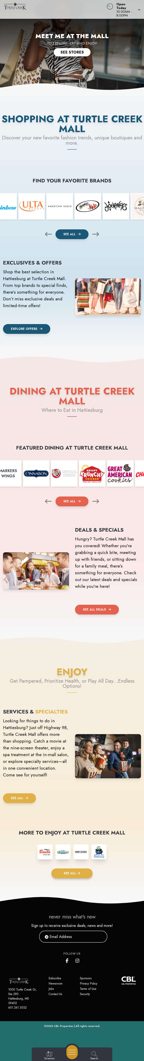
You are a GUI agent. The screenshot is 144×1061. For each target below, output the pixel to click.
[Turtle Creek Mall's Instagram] (78, 960)
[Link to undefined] (31, 206)
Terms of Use (88, 989)
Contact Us (55, 994)
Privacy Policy (88, 983)
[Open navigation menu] (72, 1052)
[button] (127, 9)
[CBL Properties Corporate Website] (121, 980)
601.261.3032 (17, 1007)
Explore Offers (24, 329)
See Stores (72, 52)
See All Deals (94, 609)
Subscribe (55, 978)
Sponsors (86, 978)
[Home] (54, 9)
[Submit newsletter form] (100, 936)
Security (85, 994)
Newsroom (55, 983)
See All (69, 234)
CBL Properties (63, 1026)
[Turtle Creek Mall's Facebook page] (68, 960)
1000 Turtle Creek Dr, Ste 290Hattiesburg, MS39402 (22, 996)
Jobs (51, 989)
